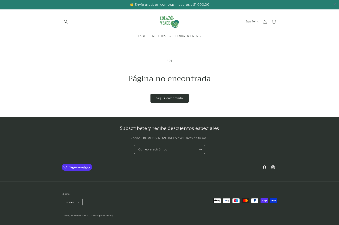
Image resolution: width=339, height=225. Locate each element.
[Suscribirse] (200, 149)
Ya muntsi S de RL (80, 216)
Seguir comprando (169, 98)
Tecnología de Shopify (102, 216)
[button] (66, 21)
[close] (334, 4)
